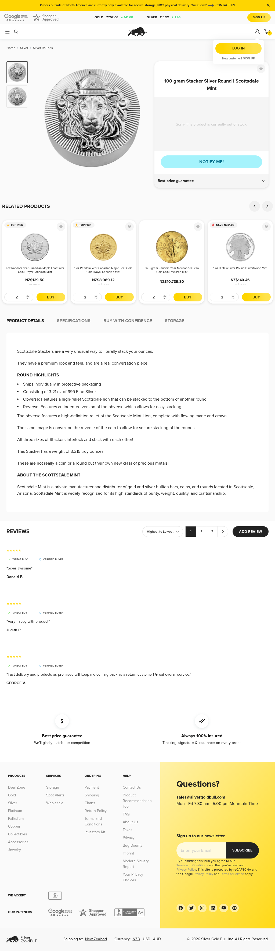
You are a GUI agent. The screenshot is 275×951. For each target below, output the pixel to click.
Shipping (92, 795)
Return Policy (96, 810)
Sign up (249, 58)
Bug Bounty (132, 845)
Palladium (16, 818)
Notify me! (211, 162)
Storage (52, 787)
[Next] (144, 118)
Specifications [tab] (74, 320)
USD (146, 939)
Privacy (129, 837)
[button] (211, 181)
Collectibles (17, 834)
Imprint (128, 853)
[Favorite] (261, 69)
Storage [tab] (174, 320)
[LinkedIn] (213, 908)
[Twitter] (191, 908)
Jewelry (14, 849)
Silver (163, 17)
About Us (130, 822)
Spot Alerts (55, 795)
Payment (92, 787)
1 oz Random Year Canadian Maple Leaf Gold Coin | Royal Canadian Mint (103, 270)
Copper (14, 826)
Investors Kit (95, 832)
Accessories (18, 842)
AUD (157, 939)
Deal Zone (16, 787)
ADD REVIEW (250, 531)
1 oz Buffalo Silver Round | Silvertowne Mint (240, 268)
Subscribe (242, 850)
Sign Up (259, 17)
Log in (238, 48)
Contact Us (132, 787)
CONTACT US (225, 5)
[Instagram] (202, 908)
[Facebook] (180, 908)
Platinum (15, 810)
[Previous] (40, 118)
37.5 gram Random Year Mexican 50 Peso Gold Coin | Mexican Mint (172, 270)
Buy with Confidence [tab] (127, 320)
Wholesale (54, 803)
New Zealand (96, 939)
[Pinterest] (234, 908)
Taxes (127, 830)
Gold (114, 17)
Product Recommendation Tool (137, 801)
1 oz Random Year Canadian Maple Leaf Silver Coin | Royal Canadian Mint (35, 270)
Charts (90, 803)
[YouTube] (223, 908)
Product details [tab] (25, 320)
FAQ (126, 814)
